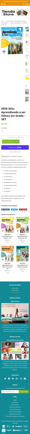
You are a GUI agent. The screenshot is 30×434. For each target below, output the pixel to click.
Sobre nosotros (15, 405)
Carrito (27, 4)
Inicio (2, 21)
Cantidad (4, 128)
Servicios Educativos (15, 409)
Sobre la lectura (15, 301)
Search (15, 400)
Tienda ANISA (18, 421)
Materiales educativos (15, 407)
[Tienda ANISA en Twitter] (5, 379)
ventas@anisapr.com (15, 292)
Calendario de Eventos (15, 414)
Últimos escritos (15, 298)
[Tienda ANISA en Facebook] (9, 379)
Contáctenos (15, 402)
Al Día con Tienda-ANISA (15, 412)
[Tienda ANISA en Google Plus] (17, 379)
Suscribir (23, 392)
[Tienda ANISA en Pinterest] (13, 379)
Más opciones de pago (15, 152)
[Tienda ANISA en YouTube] (25, 379)
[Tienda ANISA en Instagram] (21, 379)
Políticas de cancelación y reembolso (15, 416)
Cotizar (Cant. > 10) (11, 141)
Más (4, 4)
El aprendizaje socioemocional (15, 340)
